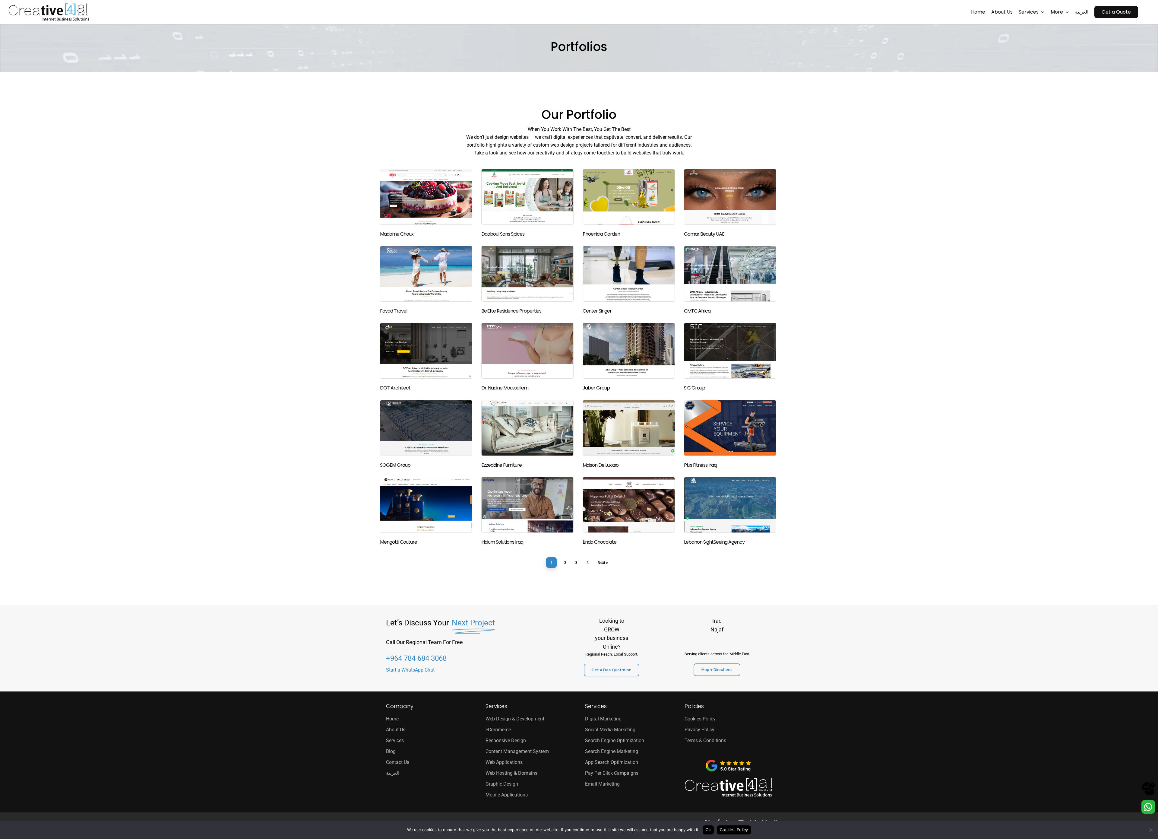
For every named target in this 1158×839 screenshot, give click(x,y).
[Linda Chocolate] (630, 512)
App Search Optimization (611, 762)
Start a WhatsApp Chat (410, 670)
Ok (708, 829)
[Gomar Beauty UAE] (731, 204)
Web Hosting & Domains (511, 773)
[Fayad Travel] (427, 281)
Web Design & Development (515, 719)
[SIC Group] (731, 358)
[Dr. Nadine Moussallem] (528, 358)
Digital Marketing (603, 719)
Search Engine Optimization (614, 740)
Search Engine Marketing (611, 751)
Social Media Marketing (610, 730)
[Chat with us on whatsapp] (1148, 812)
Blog (391, 751)
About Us (395, 730)
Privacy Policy (699, 730)
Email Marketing (602, 784)
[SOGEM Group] (427, 435)
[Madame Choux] (427, 204)
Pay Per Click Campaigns (611, 773)
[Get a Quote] (1148, 794)
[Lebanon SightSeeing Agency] (731, 512)
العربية (392, 773)
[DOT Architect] (427, 358)
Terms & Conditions (705, 740)
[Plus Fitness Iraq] (731, 435)
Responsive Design (506, 740)
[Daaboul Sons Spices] (528, 204)
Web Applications (504, 762)
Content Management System (517, 751)
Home (392, 719)
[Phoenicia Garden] (630, 204)
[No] (1150, 830)
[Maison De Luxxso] (630, 435)
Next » (603, 563)
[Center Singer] (630, 281)
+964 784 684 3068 (416, 658)
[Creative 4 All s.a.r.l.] (728, 787)
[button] (611, 670)
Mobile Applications (507, 795)
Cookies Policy (700, 719)
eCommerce (498, 730)
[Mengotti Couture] (427, 512)
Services (395, 740)
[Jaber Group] (630, 358)
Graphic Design (502, 784)
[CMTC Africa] (731, 281)
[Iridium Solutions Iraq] (528, 512)
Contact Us (397, 762)
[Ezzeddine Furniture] (528, 435)
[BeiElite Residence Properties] (528, 281)
